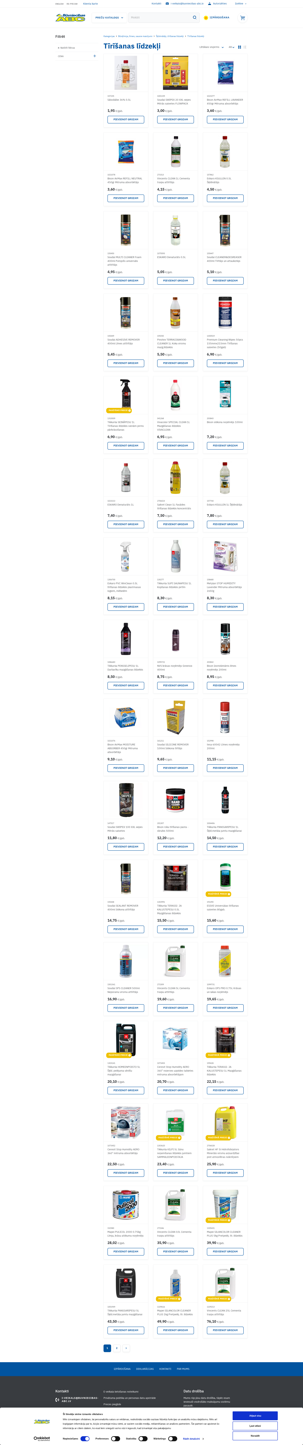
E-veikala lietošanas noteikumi (121, 1392)
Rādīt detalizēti (191, 1438)
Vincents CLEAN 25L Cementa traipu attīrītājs (224, 1313)
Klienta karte (90, 4)
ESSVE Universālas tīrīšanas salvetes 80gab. (223, 908)
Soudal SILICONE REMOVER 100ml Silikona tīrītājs (173, 747)
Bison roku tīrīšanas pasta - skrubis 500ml (172, 829)
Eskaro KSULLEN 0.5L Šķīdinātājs (219, 180)
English (59, 4)
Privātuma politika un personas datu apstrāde (130, 1398)
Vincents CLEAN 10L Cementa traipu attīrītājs (174, 1234)
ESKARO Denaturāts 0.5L (171, 257)
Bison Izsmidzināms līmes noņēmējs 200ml (221, 668)
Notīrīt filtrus (67, 48)
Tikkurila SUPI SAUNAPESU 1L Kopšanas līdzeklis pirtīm (174, 585)
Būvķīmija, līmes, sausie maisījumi (135, 36)
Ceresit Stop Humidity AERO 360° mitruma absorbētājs (123, 1151)
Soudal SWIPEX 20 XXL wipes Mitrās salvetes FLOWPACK (174, 102)
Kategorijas (109, 36)
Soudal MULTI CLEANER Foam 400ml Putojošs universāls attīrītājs (124, 261)
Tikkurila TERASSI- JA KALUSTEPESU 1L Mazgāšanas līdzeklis (224, 1071)
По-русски (72, 4)
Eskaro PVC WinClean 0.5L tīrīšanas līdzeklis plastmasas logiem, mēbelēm (124, 587)
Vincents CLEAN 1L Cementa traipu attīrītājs (173, 180)
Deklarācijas (145, 1369)
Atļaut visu (255, 1415)
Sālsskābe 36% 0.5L (119, 100)
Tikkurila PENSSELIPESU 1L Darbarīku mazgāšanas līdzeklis (125, 668)
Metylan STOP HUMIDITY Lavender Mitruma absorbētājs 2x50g (224, 587)
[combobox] (164, 18)
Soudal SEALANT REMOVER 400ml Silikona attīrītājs (122, 908)
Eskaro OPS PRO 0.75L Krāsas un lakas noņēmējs (224, 990)
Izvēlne (239, 4)
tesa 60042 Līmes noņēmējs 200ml (223, 747)
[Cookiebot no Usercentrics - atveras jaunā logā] (42, 1438)
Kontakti (156, 4)
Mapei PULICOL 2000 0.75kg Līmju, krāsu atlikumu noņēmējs (125, 1234)
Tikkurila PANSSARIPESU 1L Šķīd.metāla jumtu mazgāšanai (224, 829)
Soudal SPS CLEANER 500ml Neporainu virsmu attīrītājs (123, 990)
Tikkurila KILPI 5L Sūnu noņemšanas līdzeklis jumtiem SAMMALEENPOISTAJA (174, 1153)
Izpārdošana (219, 17)
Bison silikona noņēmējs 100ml (225, 422)
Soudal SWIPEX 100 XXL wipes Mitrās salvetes (125, 829)
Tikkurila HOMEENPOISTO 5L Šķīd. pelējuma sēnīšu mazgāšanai (123, 1071)
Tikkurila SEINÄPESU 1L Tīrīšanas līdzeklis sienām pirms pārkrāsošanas (125, 426)
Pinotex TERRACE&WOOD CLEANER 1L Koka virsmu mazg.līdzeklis (171, 344)
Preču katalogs (107, 18)
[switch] (115, 1438)
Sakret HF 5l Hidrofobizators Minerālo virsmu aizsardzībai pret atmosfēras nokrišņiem (223, 1153)
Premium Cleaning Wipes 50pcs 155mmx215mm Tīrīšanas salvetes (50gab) (225, 344)
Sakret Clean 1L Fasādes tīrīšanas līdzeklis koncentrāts (174, 507)
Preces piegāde (112, 1404)
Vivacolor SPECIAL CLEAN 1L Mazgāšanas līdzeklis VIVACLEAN (173, 426)
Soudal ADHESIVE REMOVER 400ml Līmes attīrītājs (123, 342)
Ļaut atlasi (255, 1425)
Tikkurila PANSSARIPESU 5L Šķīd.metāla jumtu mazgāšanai (124, 1313)
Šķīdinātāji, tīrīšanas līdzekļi (170, 36)
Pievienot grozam (125, 119)
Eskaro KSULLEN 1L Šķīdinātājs (224, 505)
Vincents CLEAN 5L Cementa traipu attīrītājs (173, 990)
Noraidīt (255, 1435)
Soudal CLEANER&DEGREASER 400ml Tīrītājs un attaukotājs (224, 259)
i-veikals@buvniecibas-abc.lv (187, 4)
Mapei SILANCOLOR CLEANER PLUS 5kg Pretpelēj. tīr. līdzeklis (225, 1234)
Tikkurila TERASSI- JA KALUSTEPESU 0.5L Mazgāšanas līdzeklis (169, 910)
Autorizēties (220, 4)
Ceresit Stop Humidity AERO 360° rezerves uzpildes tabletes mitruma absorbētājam (175, 1071)
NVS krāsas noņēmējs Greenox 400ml (174, 668)
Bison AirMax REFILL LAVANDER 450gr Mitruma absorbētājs (225, 102)
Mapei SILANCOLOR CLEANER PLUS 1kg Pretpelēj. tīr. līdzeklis (175, 1313)
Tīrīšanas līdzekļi (195, 36)
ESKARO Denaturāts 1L (120, 505)
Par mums (183, 1369)
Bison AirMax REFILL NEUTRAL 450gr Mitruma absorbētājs (124, 180)
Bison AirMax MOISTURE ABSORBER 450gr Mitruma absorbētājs (122, 749)
